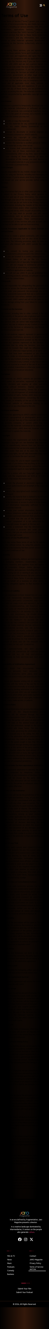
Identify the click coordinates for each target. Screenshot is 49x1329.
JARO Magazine (36, 1259)
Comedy (10, 1270)
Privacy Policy (35, 1263)
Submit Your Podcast (24, 1292)
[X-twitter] (31, 1239)
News (9, 1259)
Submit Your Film (24, 1289)
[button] (41, 5)
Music (9, 1263)
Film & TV (11, 1256)
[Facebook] (20, 1239)
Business (10, 1274)
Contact (33, 1256)
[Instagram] (25, 1239)
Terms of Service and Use (36, 1268)
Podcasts (10, 1267)
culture (31, 1232)
